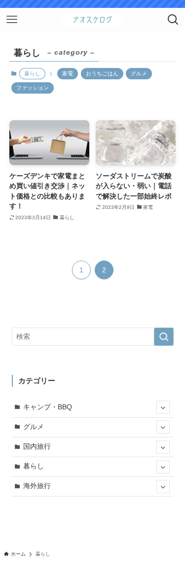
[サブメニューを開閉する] (163, 407)
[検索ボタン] (173, 20)
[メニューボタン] (12, 20)
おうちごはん (102, 73)
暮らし (33, 466)
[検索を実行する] (164, 337)
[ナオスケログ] (92, 20)
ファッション (32, 88)
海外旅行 (37, 486)
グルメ (139, 73)
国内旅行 (37, 446)
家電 (67, 73)
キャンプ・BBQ (47, 407)
